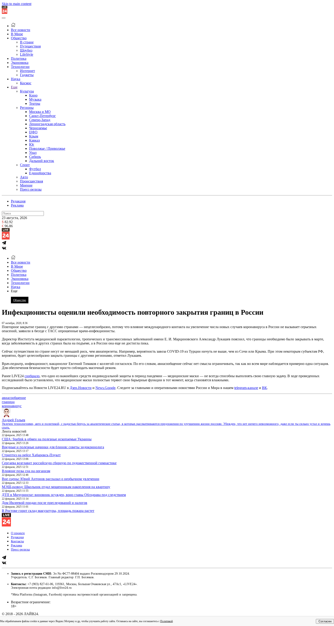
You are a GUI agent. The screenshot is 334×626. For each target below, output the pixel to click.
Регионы (27, 108)
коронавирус (12, 406)
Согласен (325, 621)
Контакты (17, 541)
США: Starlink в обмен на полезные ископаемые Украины (47, 439)
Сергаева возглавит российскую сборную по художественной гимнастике (59, 463)
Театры (34, 103)
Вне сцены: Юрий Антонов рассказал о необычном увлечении (50, 479)
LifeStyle (26, 54)
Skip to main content (16, 4)
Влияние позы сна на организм (26, 471)
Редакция (18, 201)
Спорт (25, 165)
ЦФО (33, 132)
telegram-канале (246, 388)
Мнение (26, 185)
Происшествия (31, 181)
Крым (33, 136)
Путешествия (30, 46)
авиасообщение (14, 398)
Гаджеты (27, 75)
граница (8, 402)
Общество (19, 38)
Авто (24, 177)
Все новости (20, 30)
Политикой (166, 621)
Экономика (19, 63)
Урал (33, 153)
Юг (31, 144)
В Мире (17, 34)
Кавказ (34, 140)
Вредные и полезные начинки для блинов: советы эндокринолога (53, 447)
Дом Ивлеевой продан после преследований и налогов (44, 503)
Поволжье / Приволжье (47, 148)
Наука (15, 79)
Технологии (20, 67)
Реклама (17, 205)
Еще (14, 87)
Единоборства (40, 173)
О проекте (18, 533)
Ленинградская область (47, 124)
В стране (27, 42)
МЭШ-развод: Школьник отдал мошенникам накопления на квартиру (56, 487)
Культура (27, 91)
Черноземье (38, 128)
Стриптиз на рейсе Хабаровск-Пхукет (31, 455)
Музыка (35, 99)
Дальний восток (41, 161)
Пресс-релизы (31, 189)
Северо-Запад (39, 120)
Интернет (27, 71)
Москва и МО (40, 112)
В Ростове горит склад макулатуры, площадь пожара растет (48, 511)
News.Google (105, 388)
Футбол (35, 169)
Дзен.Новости (81, 388)
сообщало (32, 376)
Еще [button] (14, 291)
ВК (264, 388)
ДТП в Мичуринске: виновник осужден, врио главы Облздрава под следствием (64, 495)
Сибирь (35, 157)
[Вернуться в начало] (4, 13)
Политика (18, 58)
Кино (33, 95)
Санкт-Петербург (42, 116)
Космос (25, 83)
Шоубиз (26, 50)
